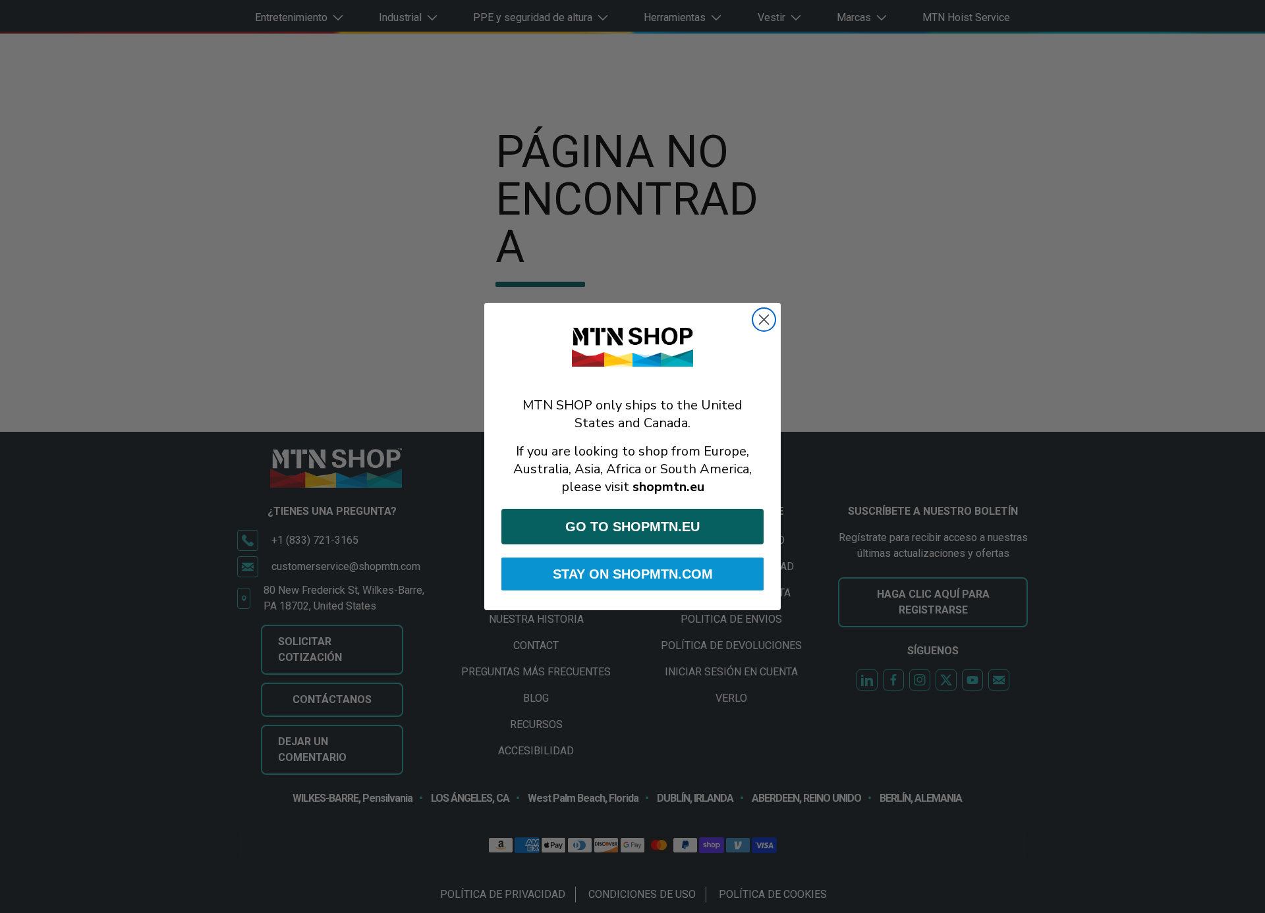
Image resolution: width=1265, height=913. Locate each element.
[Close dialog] (763, 319)
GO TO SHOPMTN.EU (632, 526)
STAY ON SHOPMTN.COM (633, 574)
